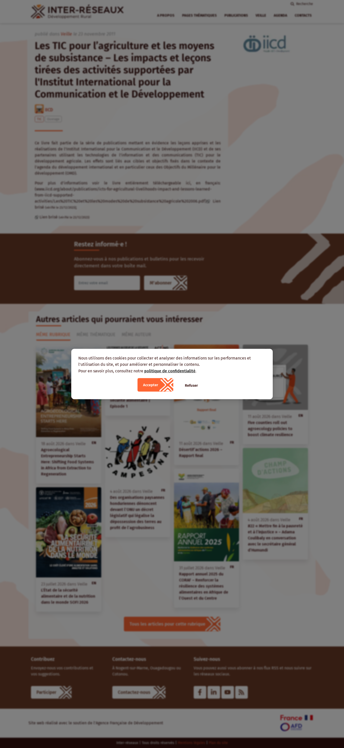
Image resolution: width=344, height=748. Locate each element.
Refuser (191, 385)
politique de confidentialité (169, 370)
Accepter (150, 385)
